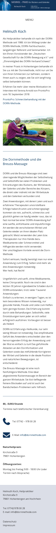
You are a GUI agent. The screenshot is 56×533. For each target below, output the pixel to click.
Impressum (9, 525)
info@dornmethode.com (33, 435)
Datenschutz (10, 521)
